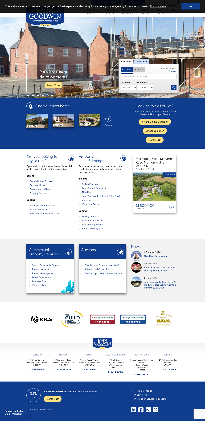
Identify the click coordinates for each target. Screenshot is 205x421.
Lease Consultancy (41, 277)
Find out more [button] (158, 6)
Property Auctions (39, 193)
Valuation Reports (41, 285)
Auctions (86, 200)
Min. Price (125, 82)
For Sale (126, 69)
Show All (172, 71)
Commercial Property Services (44, 252)
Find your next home (52, 105)
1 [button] (28, 96)
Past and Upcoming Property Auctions (103, 273)
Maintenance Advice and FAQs (45, 213)
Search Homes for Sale (41, 181)
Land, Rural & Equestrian (94, 188)
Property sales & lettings (91, 158)
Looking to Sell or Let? (154, 105)
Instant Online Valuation (154, 121)
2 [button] (33, 96)
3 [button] (38, 96)
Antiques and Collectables (97, 269)
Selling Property (90, 184)
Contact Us (155, 140)
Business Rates (40, 281)
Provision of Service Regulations (150, 398)
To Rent (139, 69)
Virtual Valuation (155, 131)
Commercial (141, 61)
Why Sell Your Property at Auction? (102, 265)
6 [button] (52, 96)
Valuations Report (91, 204)
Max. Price (142, 82)
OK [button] (190, 6)
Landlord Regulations (92, 224)
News (136, 246)
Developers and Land (40, 189)
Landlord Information (92, 220)
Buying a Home (37, 185)
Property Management (93, 228)
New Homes (88, 192)
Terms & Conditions (144, 390)
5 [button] (48, 96)
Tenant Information (39, 209)
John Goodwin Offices (100, 348)
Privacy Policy (141, 394)
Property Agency (40, 269)
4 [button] (43, 96)
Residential (125, 61)
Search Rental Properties (42, 205)
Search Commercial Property (46, 265)
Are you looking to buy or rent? (41, 158)
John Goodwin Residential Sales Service (102, 196)
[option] (102, 57)
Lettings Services (90, 216)
